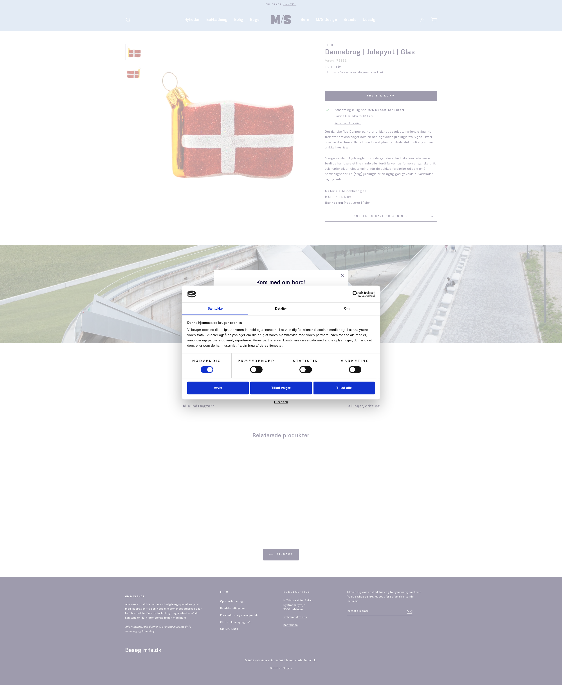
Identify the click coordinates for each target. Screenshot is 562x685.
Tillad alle (344, 388)
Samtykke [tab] (215, 308)
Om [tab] (346, 308)
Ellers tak (281, 402)
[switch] (256, 369)
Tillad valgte (281, 388)
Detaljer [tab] (281, 308)
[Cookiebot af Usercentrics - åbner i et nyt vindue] (356, 294)
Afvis (218, 388)
